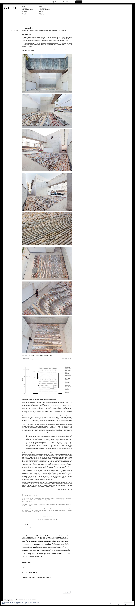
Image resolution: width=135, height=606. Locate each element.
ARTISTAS (24, 13)
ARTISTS (41, 13)
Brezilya (53, 541)
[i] (31, 426)
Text (59, 30)
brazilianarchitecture (33, 541)
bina (55, 540)
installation (34, 549)
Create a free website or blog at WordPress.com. (14, 599)
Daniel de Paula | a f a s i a (31, 567)
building (41, 543)
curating (27, 546)
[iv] (66, 467)
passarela (48, 550)
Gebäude (45, 547)
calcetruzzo (57, 543)
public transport (66, 552)
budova (34, 543)
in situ (66, 547)
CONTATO (24, 15)
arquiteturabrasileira (56, 537)
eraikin (58, 546)
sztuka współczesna (43, 554)
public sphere (60, 552)
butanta (45, 543)
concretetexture (37, 544)
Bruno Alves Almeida (59, 541)
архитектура (41, 546)
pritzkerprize (39, 552)
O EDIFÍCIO (24, 8)
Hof (52, 547)
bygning (53, 543)
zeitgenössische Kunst (38, 556)
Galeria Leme (35, 547)
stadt (27, 554)
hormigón (58, 547)
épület (39, 540)
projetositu (45, 552)
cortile (60, 544)
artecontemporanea (26, 540)
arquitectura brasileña (42, 537)
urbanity (23, 556)
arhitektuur (52, 535)
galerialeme (40, 547)
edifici (49, 546)
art (65, 537)
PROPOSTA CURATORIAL (27, 9)
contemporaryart (55, 544)
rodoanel (40, 553)
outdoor (30, 550)
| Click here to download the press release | (47, 519)
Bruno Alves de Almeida (28, 30)
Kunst (45, 549)
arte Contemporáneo (41, 538)
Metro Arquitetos (68, 549)
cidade (61, 543)
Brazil (27, 541)
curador (23, 546)
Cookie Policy (27, 603)
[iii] (54, 454)
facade (26, 547)
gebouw (49, 547)
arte (29, 538)
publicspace (28, 553)
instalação (29, 549)
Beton (49, 540)
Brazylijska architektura (46, 541)
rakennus (33, 553)
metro (63, 549)
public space (54, 552)
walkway (32, 556)
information (24, 549)
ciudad (27, 544)
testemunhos (51, 554)
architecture (26, 535)
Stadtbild (30, 554)
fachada (30, 547)
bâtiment (43, 540)
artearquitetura (65, 538)
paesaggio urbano (35, 550)
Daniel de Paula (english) (52, 30)
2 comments (63, 30)
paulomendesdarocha (65, 550)
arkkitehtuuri (29, 537)
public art (49, 552)
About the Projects (43, 30)
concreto (42, 544)
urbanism (69, 554)
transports (61, 554)
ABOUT (41, 6)
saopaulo (44, 553)
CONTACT (41, 15)
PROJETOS (24, 11)
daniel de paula (35, 546)
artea (61, 538)
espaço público (63, 546)
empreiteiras (53, 546)
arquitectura (34, 537)
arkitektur (56, 535)
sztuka (37, 554)
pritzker (34, 552)
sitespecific (59, 553)
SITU (63, 553)
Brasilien (23, 541)
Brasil (58, 540)
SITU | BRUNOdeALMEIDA (31, 572)
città (64, 543)
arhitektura (47, 535)
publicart (23, 553)
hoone (54, 547)
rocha (37, 553)
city (66, 543)
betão (46, 540)
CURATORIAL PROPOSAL (44, 9)
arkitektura (61, 535)
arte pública (56, 538)
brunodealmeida (29, 543)
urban (65, 554)
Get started (79, 1)
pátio (23, 552)
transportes (56, 554)
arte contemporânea (50, 538)
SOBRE (23, 6)
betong (52, 540)
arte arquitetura (33, 538)
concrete (31, 544)
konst (37, 549)
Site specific (53, 553)
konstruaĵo (41, 549)
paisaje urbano (43, 550)
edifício (46, 546)
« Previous (13, 30)
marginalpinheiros (50, 549)
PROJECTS (41, 11)
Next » (17, 30)
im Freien (62, 547)
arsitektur (62, 537)
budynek (38, 543)
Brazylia (39, 541)
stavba (34, 554)
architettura (37, 535)
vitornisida (28, 556)
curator (30, 546)
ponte (32, 552)
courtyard (69, 544)
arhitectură (42, 535)
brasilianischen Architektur (65, 540)
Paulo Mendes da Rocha (56, 550)
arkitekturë (65, 535)
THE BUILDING (42, 8)
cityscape (24, 544)
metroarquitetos (25, 550)
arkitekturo (24, 537)
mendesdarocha (58, 549)
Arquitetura (49, 537)
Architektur (32, 535)
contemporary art (48, 544)
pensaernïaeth (27, 552)
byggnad (49, 543)
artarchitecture (25, 538)
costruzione (64, 544)
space (66, 553)
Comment (67, 592)
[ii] (22, 498)
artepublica (32, 540)
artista (36, 540)
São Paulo (49, 553)
